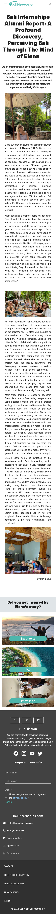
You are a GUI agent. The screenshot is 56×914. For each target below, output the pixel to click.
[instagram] (24, 753)
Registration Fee (14, 838)
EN (15, 720)
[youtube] (32, 753)
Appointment (13, 845)
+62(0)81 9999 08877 (16, 830)
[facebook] (16, 753)
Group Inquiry (13, 853)
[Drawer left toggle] (5, 4)
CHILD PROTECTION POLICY (16, 875)
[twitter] (40, 753)
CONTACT (8, 866)
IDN (38, 720)
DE (27, 720)
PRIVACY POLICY (11, 892)
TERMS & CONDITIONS (14, 884)
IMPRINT (8, 901)
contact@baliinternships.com (20, 823)
